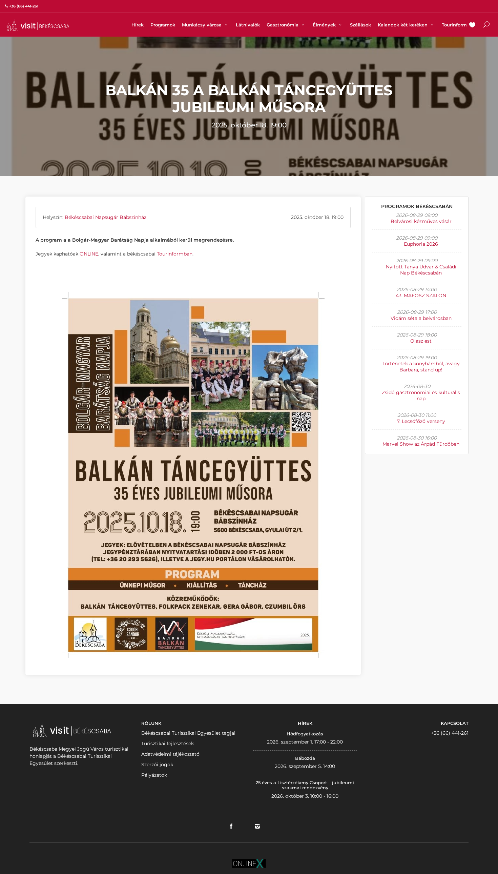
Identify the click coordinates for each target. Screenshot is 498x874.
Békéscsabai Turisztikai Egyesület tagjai (188, 733)
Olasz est (421, 341)
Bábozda (305, 758)
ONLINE (89, 254)
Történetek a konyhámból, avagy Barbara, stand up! (421, 367)
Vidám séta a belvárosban (421, 318)
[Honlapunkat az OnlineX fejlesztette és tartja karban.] (249, 863)
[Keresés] (486, 25)
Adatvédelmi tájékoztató (170, 754)
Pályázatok (154, 775)
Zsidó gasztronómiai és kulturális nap (421, 395)
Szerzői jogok (157, 764)
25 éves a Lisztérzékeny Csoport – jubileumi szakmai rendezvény (305, 785)
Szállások (360, 24)
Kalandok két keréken (403, 24)
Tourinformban (174, 254)
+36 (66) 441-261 (450, 733)
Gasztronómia (283, 24)
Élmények (325, 24)
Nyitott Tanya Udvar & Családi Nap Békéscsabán (421, 270)
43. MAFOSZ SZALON (421, 295)
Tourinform (454, 24)
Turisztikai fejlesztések (167, 743)
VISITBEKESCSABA (38, 25)
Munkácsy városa (202, 24)
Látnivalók (248, 24)
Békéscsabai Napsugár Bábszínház (105, 217)
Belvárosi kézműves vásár (421, 221)
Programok (162, 24)
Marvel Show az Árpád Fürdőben (420, 444)
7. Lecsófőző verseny (421, 421)
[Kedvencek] (472, 25)
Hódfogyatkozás (305, 733)
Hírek (137, 24)
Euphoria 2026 (421, 244)
